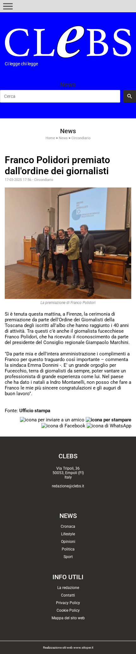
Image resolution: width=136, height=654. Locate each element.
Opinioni (68, 541)
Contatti (68, 595)
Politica (68, 549)
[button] (8, 6)
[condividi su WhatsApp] (109, 425)
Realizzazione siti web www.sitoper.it (68, 647)
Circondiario (80, 138)
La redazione (68, 588)
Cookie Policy (68, 610)
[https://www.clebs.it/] (68, 42)
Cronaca (68, 526)
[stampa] (108, 419)
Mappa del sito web (68, 618)
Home (50, 138)
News (63, 138)
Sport (68, 557)
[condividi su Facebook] (63, 425)
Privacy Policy (68, 603)
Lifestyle (68, 534)
